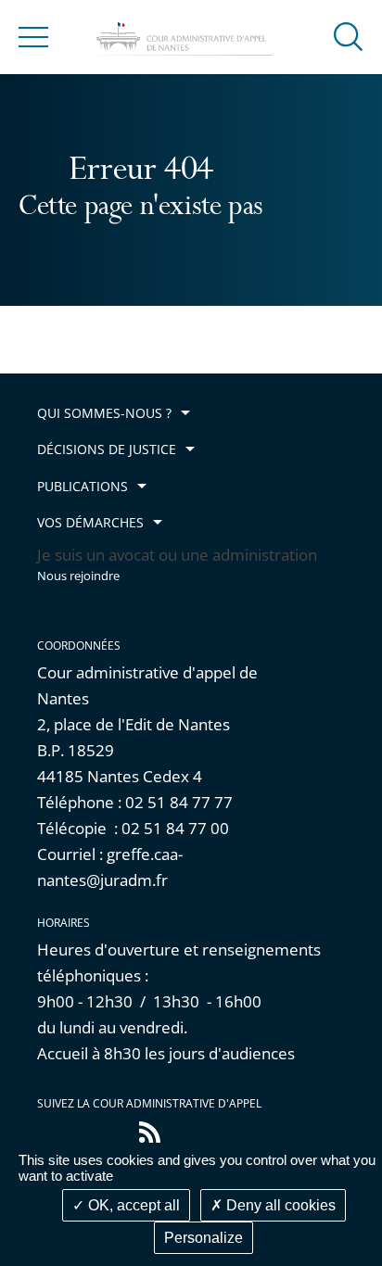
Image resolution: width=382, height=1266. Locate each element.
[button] (348, 35)
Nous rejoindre (78, 576)
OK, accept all (132, 1205)
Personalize (203, 1238)
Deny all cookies (279, 1205)
